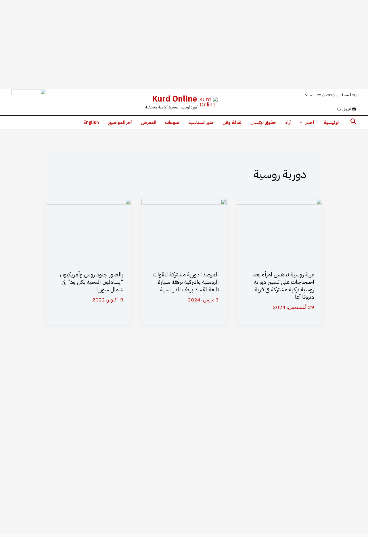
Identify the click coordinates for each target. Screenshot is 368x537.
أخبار (310, 122)
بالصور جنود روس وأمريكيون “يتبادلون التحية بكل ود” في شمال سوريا (91, 282)
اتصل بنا (346, 109)
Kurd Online (174, 99)
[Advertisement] (184, 44)
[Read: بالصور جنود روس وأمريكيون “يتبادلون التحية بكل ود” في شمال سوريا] (88, 230)
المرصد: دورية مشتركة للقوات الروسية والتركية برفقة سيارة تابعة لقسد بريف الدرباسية (186, 282)
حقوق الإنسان (263, 122)
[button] (353, 122)
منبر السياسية (200, 122)
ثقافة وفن (232, 122)
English (91, 122)
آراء (288, 122)
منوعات (172, 122)
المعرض (148, 122)
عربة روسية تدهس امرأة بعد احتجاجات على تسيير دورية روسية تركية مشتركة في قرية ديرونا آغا (283, 285)
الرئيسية (331, 122)
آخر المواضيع (120, 122)
